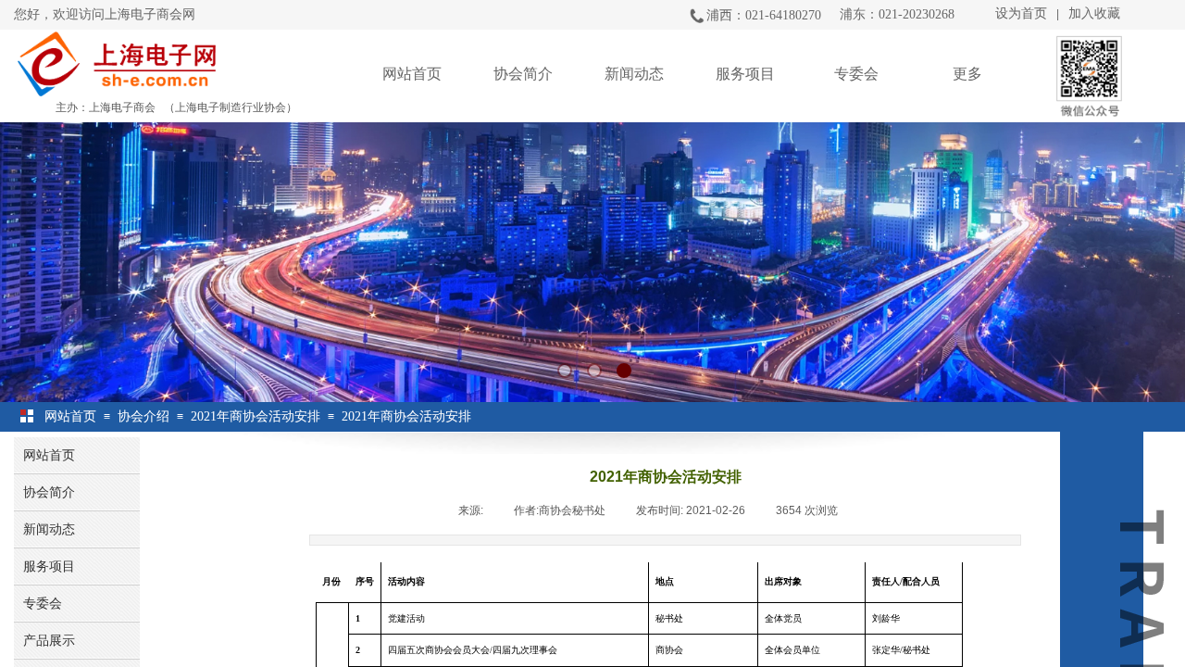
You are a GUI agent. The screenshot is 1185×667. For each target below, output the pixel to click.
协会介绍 (143, 416)
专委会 (856, 74)
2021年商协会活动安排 (255, 416)
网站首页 (412, 74)
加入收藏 (1094, 13)
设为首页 (1021, 13)
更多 (967, 74)
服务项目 (745, 74)
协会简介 (523, 74)
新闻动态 (634, 74)
